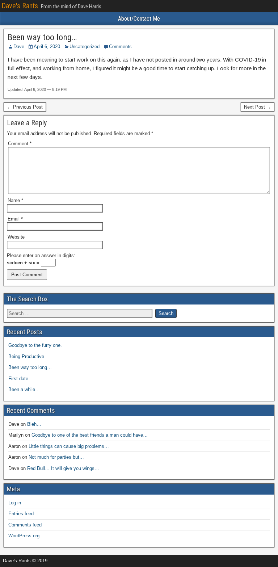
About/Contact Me (139, 18)
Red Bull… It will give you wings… (63, 468)
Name (15, 200)
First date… (20, 378)
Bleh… (34, 424)
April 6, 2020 (47, 46)
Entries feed (21, 513)
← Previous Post (25, 107)
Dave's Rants (19, 5)
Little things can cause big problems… (69, 446)
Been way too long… (42, 37)
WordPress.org (23, 535)
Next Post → (257, 107)
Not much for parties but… (56, 457)
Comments (120, 46)
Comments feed (25, 525)
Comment (19, 143)
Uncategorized (85, 46)
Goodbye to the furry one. (35, 345)
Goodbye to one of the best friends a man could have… (89, 435)
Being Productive (26, 356)
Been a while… (24, 389)
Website (16, 237)
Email (15, 219)
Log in (14, 502)
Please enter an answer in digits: (41, 255)
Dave (18, 46)
